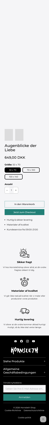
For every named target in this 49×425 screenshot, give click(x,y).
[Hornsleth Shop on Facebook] (21, 341)
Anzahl (9, 184)
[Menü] (36, 4)
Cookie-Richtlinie (13, 410)
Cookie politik (24, 417)
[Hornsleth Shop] (11, 4)
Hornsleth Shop (28, 407)
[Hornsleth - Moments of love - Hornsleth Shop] (24, 44)
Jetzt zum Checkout (24, 212)
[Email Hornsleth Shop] (16, 341)
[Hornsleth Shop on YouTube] (33, 341)
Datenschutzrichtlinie (34, 410)
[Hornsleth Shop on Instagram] (27, 341)
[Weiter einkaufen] (46, 4)
